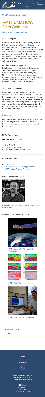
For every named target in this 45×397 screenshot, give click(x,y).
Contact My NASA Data (22, 391)
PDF (9, 334)
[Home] (11, 4)
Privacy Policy (22, 387)
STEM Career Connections (14, 14)
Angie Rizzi (28, 379)
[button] (22, 385)
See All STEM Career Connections (14, 32)
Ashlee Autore (26, 377)
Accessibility (22, 389)
